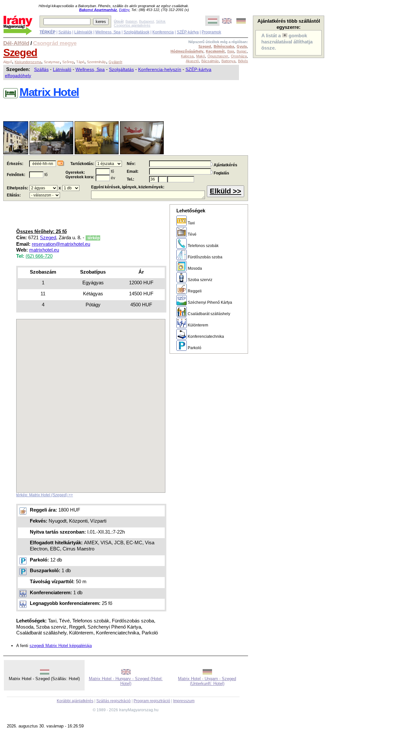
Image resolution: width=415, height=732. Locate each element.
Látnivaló (62, 69)
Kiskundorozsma (28, 62)
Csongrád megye (55, 43)
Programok (211, 32)
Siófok (161, 21)
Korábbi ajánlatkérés (75, 701)
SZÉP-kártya (188, 32)
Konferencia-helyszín (159, 69)
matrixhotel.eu (44, 250)
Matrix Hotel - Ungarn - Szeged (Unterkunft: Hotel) (207, 681)
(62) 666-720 (39, 256)
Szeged (20, 52)
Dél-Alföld (16, 43)
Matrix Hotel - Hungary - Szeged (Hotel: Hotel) (126, 681)
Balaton (131, 21)
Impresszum (184, 701)
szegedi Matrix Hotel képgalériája (61, 645)
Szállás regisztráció (113, 701)
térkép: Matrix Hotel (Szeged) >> (44, 495)
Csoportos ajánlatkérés (132, 25)
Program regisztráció (152, 701)
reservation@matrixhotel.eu (61, 244)
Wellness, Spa (108, 32)
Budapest (146, 21)
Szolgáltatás (121, 69)
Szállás (64, 32)
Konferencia (163, 32)
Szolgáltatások (136, 32)
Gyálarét (115, 62)
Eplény (124, 10)
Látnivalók (83, 32)
